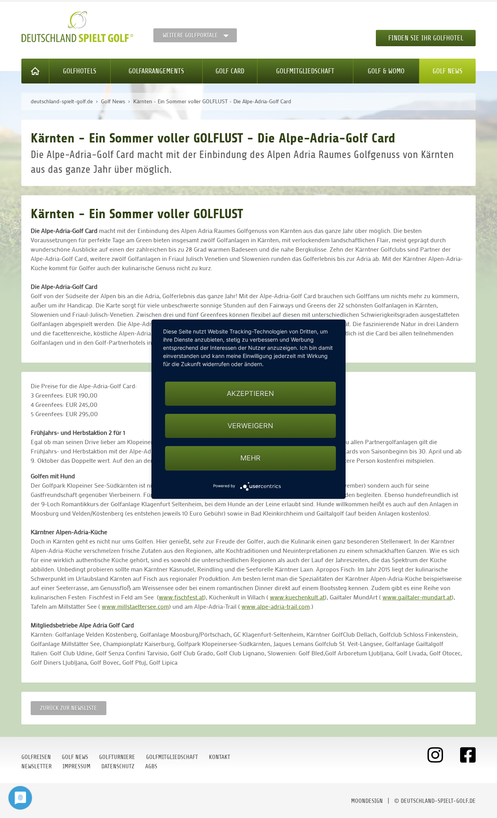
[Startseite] (35, 71)
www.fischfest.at (181, 597)
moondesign (367, 800)
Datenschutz (117, 766)
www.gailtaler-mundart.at (417, 597)
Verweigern (250, 426)
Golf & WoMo (386, 71)
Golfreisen (36, 757)
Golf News (447, 71)
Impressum (76, 766)
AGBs (151, 766)
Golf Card (229, 71)
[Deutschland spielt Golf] (77, 26)
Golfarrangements (156, 71)
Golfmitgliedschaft (305, 71)
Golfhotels (79, 71)
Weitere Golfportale (190, 35)
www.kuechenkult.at (297, 597)
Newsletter (36, 766)
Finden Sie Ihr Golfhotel (425, 38)
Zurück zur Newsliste (68, 708)
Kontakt (219, 757)
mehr (250, 458)
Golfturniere (117, 757)
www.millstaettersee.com (135, 606)
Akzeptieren (250, 393)
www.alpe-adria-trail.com (276, 606)
